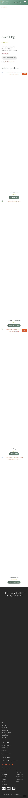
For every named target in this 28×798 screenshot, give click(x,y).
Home (4, 725)
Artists (4, 728)
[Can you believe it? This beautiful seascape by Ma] (14, 710)
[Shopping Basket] (16, 2)
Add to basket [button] (14, 325)
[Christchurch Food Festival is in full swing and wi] (14, 636)
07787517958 (6, 754)
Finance (4, 739)
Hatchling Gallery (6, 732)
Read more (14, 197)
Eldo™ (24, 796)
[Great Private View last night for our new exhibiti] (14, 606)
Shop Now (5, 727)
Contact (4, 737)
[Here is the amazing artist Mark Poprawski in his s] (14, 651)
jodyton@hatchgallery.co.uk (10, 760)
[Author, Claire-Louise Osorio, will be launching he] (14, 666)
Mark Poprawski (9, 62)
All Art (5, 7)
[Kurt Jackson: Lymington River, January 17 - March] (14, 695)
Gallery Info (5, 734)
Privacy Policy (16, 794)
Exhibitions (5, 730)
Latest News (5, 735)
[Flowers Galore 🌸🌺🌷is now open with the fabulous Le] (14, 621)
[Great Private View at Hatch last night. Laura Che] (14, 681)
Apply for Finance (9, 58)
